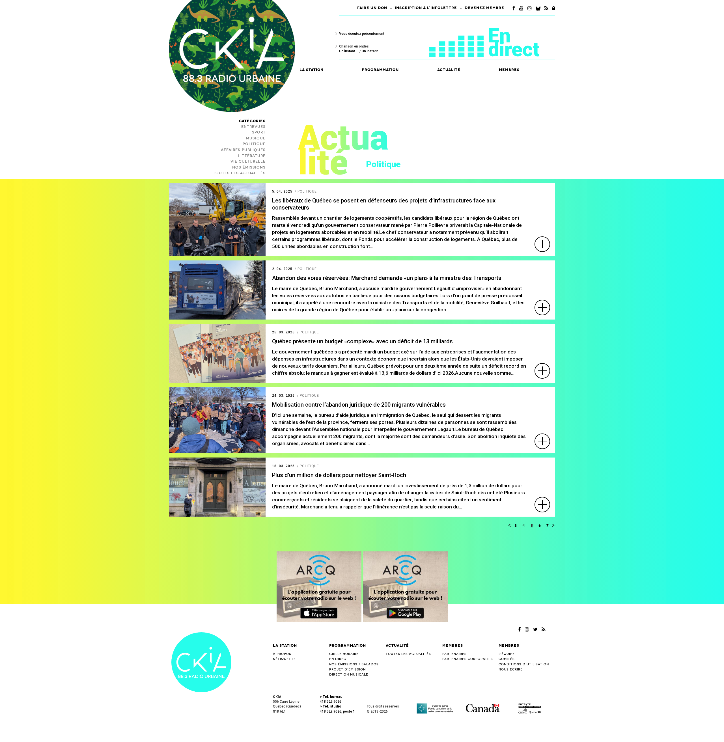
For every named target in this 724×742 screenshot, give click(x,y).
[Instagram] (529, 8)
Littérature (252, 156)
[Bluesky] (538, 8)
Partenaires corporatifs (467, 659)
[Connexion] (553, 8)
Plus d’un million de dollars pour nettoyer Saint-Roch (339, 475)
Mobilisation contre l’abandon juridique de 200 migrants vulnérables (359, 404)
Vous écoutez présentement (361, 34)
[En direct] (458, 39)
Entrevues (253, 126)
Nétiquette (284, 659)
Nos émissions (249, 167)
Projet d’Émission (347, 669)
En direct (514, 42)
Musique (256, 138)
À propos (282, 654)
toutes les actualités (239, 173)
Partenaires (454, 654)
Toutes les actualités (408, 654)
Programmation (347, 645)
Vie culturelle (248, 161)
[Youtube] (521, 8)
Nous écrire (511, 669)
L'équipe (507, 654)
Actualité (448, 70)
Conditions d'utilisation (524, 664)
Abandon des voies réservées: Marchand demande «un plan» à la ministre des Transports (386, 278)
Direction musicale (348, 674)
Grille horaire (344, 654)
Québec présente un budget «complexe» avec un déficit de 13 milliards (362, 341)
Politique (254, 144)
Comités (507, 659)
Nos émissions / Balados (354, 664)
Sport (259, 132)
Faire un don (372, 8)
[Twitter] (535, 629)
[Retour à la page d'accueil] (201, 661)
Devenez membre (484, 8)
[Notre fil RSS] (543, 629)
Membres (452, 645)
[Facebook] (513, 8)
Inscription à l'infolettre (426, 8)
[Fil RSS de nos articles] (546, 8)
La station (285, 645)
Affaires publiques (243, 150)
